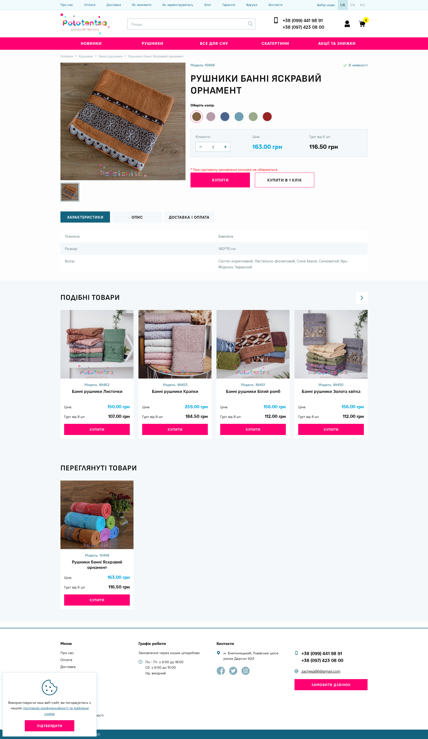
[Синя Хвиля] (225, 116)
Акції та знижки (337, 43)
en (352, 5)
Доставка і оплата (189, 217)
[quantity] (200, 147)
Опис (137, 217)
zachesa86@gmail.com (320, 671)
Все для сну (214, 43)
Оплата (89, 4)
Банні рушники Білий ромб (253, 391)
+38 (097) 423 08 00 (303, 27)
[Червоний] (267, 116)
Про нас (66, 4)
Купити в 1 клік (284, 180)
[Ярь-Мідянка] (253, 116)
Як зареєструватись (177, 4)
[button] (362, 298)
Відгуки (251, 4)
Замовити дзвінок (331, 685)
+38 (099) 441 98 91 (303, 20)
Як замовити (141, 4)
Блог (207, 4)
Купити (97, 430)
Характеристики (85, 217)
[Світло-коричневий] (196, 116)
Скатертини (275, 43)
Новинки (91, 43)
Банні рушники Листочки (97, 391)
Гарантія (228, 4)
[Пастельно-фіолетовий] (211, 116)
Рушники (152, 43)
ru (362, 5)
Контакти (275, 4)
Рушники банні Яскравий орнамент (97, 565)
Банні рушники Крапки (175, 391)
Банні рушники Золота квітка (331, 391)
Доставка (114, 4)
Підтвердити (49, 726)
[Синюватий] (239, 116)
